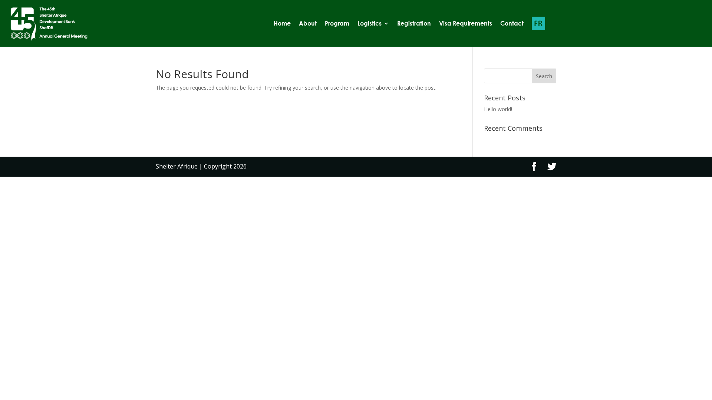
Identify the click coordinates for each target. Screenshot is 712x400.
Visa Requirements (465, 23)
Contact (512, 23)
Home (282, 23)
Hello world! (498, 109)
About (308, 23)
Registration (414, 23)
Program (337, 23)
